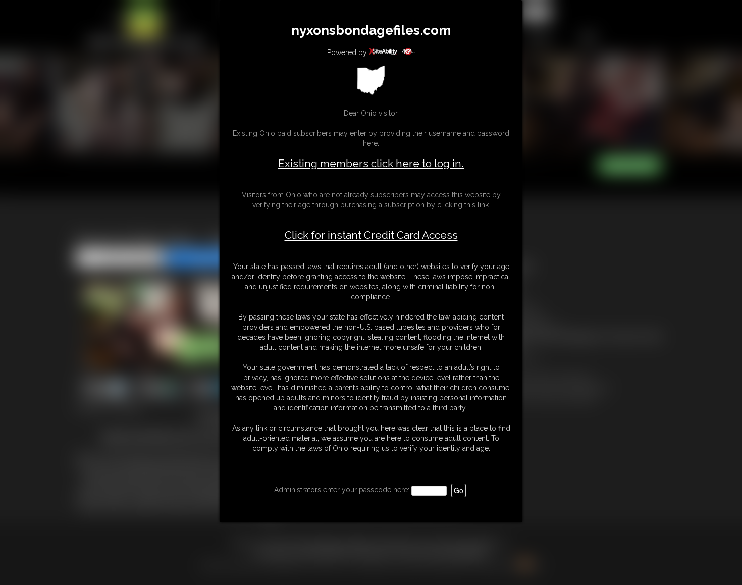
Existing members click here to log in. (371, 163)
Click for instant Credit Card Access (371, 235)
